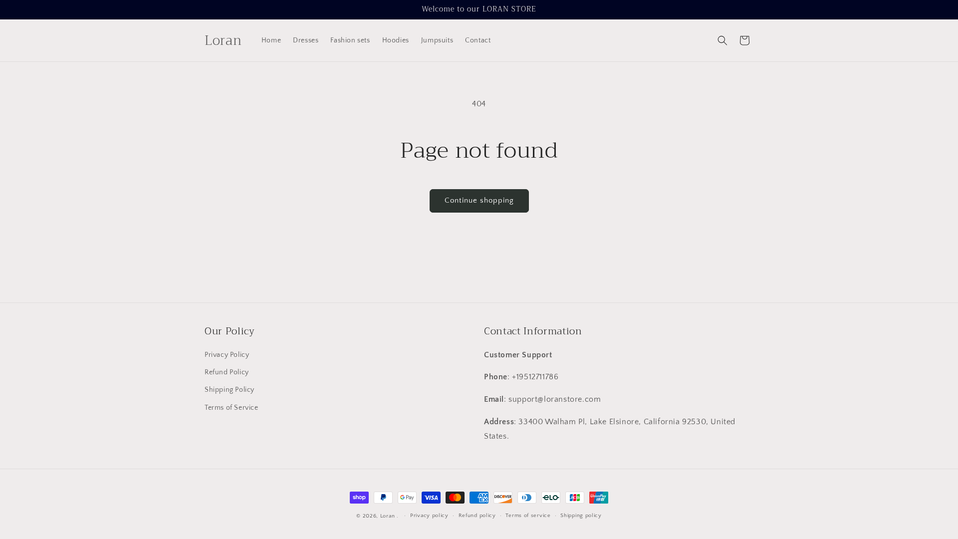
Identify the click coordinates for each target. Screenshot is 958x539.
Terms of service (527, 516)
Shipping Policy (229, 390)
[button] (722, 40)
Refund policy (477, 516)
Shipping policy (581, 516)
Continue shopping (479, 200)
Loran (387, 516)
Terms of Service (231, 408)
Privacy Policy (227, 355)
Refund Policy (227, 373)
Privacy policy (429, 516)
